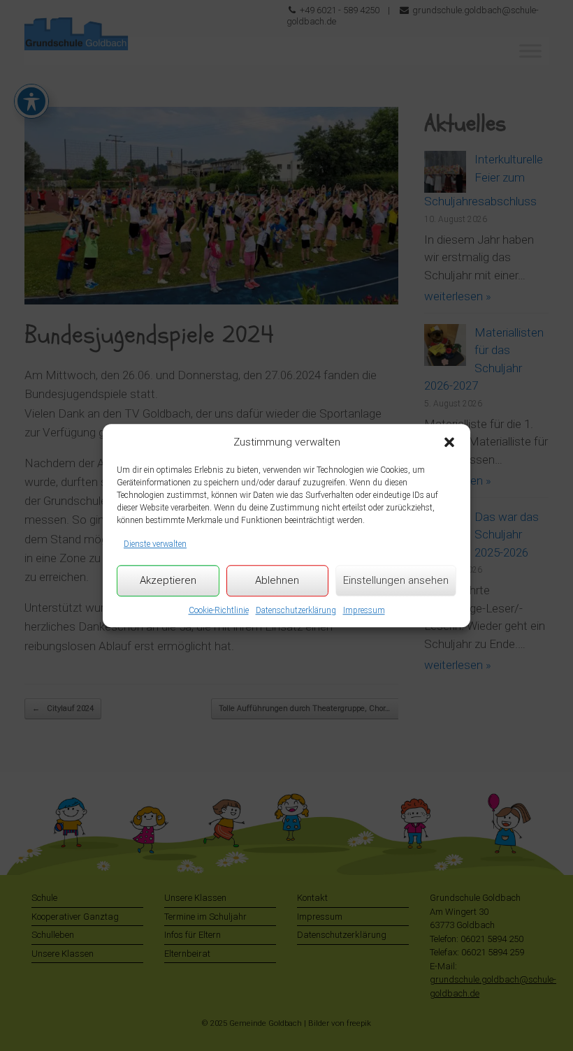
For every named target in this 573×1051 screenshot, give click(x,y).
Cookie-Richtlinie (219, 610)
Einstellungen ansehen (396, 580)
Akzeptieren (168, 580)
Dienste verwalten (155, 544)
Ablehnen (277, 580)
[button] (449, 442)
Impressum (364, 610)
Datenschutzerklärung (296, 610)
